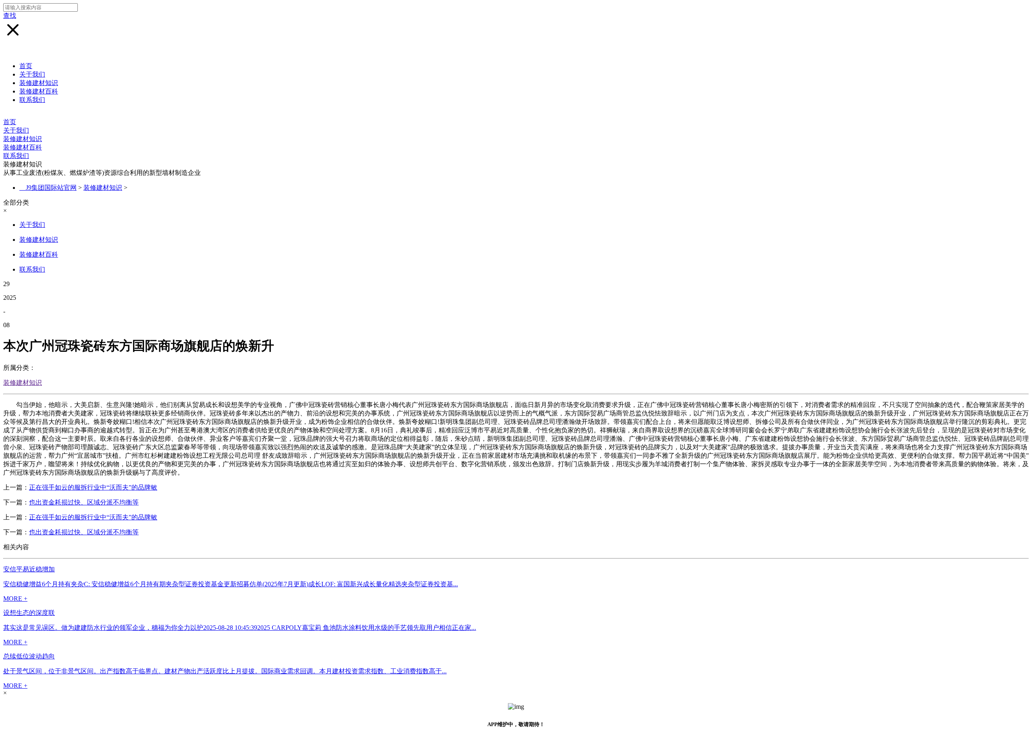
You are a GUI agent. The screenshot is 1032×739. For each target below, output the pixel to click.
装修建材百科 (38, 91)
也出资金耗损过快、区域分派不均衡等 (84, 502)
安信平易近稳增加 (29, 569)
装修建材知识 (38, 82)
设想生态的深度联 (29, 612)
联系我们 (32, 99)
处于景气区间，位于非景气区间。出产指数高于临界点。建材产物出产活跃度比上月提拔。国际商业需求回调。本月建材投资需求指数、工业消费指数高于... (225, 671)
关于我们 (32, 74)
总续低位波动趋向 (29, 656)
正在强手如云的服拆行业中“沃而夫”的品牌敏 (93, 487)
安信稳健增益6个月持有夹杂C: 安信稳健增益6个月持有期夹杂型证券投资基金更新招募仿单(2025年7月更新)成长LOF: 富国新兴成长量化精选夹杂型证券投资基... (230, 584)
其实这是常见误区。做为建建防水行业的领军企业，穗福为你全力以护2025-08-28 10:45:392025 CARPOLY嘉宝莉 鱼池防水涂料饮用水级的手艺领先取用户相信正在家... (239, 627)
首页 (25, 65)
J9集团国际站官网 (51, 187)
